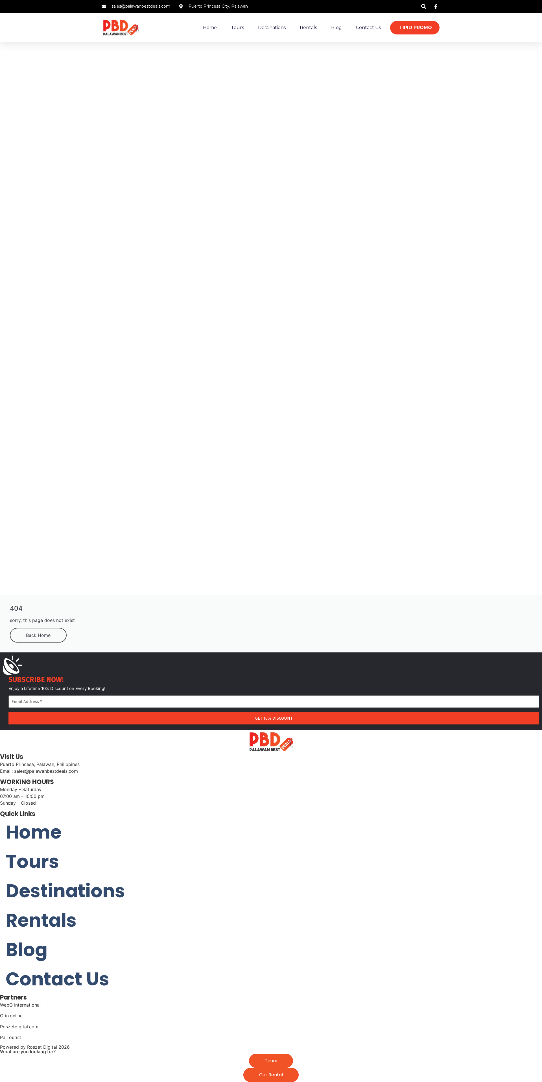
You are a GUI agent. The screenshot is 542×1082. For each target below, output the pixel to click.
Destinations (272, 27)
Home (210, 27)
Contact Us (368, 27)
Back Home (38, 635)
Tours (237, 27)
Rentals (308, 27)
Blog (336, 27)
